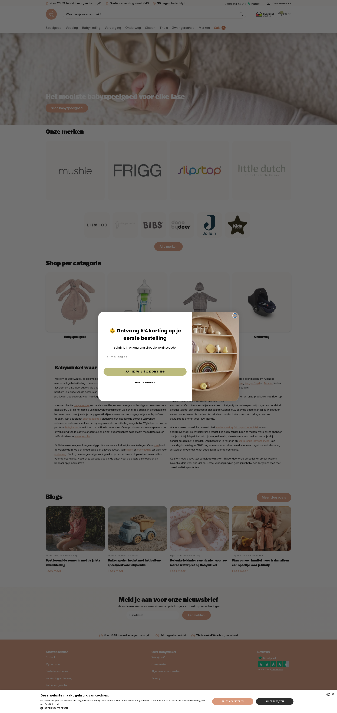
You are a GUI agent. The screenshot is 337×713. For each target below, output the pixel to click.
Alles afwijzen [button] (275, 701)
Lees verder (66, 704)
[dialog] (168, 701)
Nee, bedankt (145, 382)
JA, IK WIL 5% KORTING (145, 372)
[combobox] (328, 694)
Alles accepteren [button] (233, 701)
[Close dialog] (235, 315)
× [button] (333, 694)
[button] (123, 708)
